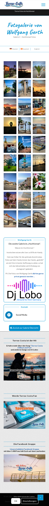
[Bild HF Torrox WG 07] (40, 182)
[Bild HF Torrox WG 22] (25, 89)
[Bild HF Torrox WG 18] (11, 145)
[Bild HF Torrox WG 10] (40, 163)
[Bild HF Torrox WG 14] (40, 108)
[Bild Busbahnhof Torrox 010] (40, 219)
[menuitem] (42, 4)
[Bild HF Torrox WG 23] (11, 89)
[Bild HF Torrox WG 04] (25, 201)
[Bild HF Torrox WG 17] (40, 126)
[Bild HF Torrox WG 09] (25, 163)
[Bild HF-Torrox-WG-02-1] (11, 70)
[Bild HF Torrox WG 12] (40, 145)
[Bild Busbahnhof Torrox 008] (25, 219)
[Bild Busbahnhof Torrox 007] (11, 219)
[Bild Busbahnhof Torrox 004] (11, 182)
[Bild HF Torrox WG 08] (25, 182)
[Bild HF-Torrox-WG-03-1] (25, 70)
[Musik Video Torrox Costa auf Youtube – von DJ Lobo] (24, 367)
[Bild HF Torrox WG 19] (25, 145)
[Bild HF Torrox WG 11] (11, 163)
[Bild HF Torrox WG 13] (25, 108)
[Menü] (42, 4)
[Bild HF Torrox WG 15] (11, 126)
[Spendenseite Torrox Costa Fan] (24, 415)
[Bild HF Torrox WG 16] (25, 126)
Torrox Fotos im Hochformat (24, 11)
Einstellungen (30, 501)
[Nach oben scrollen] (40, 497)
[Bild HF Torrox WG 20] (11, 108)
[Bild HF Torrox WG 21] (40, 89)
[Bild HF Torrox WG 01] (40, 201)
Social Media (21, 315)
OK (15, 501)
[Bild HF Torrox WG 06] (11, 201)
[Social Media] (9, 315)
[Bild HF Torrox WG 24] (40, 70)
